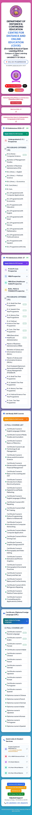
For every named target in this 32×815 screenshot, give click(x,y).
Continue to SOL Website (15, 784)
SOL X (11, 90)
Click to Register (16, 103)
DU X (24, 86)
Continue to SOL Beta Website (15, 787)
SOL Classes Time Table (15, 794)
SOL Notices (15, 790)
